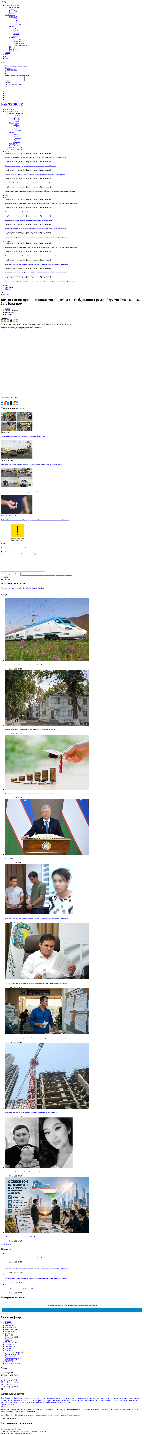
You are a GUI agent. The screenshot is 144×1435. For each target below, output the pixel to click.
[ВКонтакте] (2, 320)
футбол (22, 1402)
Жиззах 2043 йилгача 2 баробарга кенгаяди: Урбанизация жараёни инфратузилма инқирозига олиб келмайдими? (35, 174)
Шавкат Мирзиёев (24, 1400)
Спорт (7, 53)
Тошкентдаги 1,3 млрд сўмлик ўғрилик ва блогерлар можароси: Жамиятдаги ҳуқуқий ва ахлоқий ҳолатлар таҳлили (36, 237)
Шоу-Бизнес (13, 49)
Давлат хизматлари (20, 45)
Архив (9, 294)
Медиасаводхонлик (12, 5)
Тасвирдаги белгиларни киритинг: (13, 573)
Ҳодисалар (9, 1360)
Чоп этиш (8, 314)
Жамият (12, 47)
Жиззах (7, 56)
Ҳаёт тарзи (17, 24)
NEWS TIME (9, 1343)
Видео (15, 30)
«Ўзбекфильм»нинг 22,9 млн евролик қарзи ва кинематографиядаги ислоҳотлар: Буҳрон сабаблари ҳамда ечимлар (36, 983)
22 (15, 1384)
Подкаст (8, 1361)
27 (10, 1387)
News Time (13, 11)
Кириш (11, 72)
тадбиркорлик (125, 1400)
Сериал (16, 34)
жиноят (40, 1400)
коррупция (79, 1400)
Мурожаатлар (10, 1327)
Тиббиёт (16, 20)
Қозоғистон (52, 1402)
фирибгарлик (14, 1402)
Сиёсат (7, 58)
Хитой (15, 1400)
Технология (9, 1356)
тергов (138, 1400)
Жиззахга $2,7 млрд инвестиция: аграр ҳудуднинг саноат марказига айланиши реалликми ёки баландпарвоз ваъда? (36, 157)
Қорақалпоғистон (63, 1402)
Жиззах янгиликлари (12, 1352)
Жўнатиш (5, 577)
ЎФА (3, 1398)
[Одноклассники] (5, 320)
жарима (34, 1400)
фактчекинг (5, 1402)
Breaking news (10, 15)
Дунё (15, 22)
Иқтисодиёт (17, 41)
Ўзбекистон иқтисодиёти (23, 1398)
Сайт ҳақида (14, 1433)
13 (10, 1382)
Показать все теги (7, 1404)
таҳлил (132, 1400)
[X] (11, 320)
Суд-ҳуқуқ (17, 39)
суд (105, 1400)
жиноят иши (47, 1400)
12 (7, 1382)
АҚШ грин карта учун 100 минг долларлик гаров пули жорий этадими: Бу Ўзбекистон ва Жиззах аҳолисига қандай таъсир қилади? (40, 191)
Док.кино (16, 36)
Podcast (11, 13)
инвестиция (57, 1400)
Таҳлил (7, 55)
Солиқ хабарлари (19, 43)
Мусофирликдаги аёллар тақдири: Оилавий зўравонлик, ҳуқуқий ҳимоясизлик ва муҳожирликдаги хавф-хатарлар (36, 272)
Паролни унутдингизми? (14, 84)
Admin (7, 309)
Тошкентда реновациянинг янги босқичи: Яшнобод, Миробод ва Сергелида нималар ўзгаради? (30, 211)
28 (12, 1387)
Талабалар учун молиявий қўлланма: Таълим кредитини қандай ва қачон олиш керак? (28, 220)
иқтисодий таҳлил (68, 1400)
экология (28, 1402)
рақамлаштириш (97, 1400)
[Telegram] (17, 320)
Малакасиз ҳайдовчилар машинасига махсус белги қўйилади (17, 547)
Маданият (8, 1348)
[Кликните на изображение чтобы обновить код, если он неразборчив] (46, 575)
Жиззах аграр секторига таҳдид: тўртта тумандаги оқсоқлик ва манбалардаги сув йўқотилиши (30, 166)
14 (12, 1382)
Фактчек (12, 9)
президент (87, 1400)
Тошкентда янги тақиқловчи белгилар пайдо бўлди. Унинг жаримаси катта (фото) (23, 436)
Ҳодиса (7, 285)
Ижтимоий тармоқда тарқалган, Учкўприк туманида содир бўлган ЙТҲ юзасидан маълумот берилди (28, 492)
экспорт (35, 1402)
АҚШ (34, 1398)
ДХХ (39, 1398)
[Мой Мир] (8, 320)
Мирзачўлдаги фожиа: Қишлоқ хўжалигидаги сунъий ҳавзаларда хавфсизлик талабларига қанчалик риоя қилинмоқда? (37, 182)
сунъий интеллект (112, 1400)
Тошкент (136, 1398)
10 (2, 1382)
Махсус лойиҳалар (11, 111)
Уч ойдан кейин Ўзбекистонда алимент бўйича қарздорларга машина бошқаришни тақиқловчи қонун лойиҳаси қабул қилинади (35, 519)
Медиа (11, 26)
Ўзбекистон (9, 1350)
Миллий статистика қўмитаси (81, 1398)
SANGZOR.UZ (12, 104)
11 (4, 1382)
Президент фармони (99, 1398)
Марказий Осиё (64, 1398)
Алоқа (7, 68)
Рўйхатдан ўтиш (11, 70)
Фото (15, 28)
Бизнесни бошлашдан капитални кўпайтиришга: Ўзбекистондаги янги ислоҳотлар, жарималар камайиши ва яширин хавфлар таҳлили (41, 1038)
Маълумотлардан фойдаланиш (16, 66)
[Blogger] (14, 320)
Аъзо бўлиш (72, 1310)
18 (4, 1384)
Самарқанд (117, 1398)
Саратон (124, 1398)
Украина (9, 1400)
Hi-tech (11, 51)
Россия (109, 1398)
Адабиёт (8, 1322)
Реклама (22, 1433)
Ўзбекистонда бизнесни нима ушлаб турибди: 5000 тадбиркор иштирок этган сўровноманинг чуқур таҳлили (34, 1236)
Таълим (16, 18)
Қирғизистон (43, 1402)
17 (2, 1384)
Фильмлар (17, 32)
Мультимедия (14, 7)
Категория (13, 17)
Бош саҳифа (9, 109)
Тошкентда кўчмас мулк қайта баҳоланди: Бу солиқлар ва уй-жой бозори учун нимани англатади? (31, 1112)
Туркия (3, 1400)
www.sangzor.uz (53, 1415)
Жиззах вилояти (52, 1398)
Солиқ (130, 1398)
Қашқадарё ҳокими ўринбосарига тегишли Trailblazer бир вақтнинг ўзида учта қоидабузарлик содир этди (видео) (31, 464)
